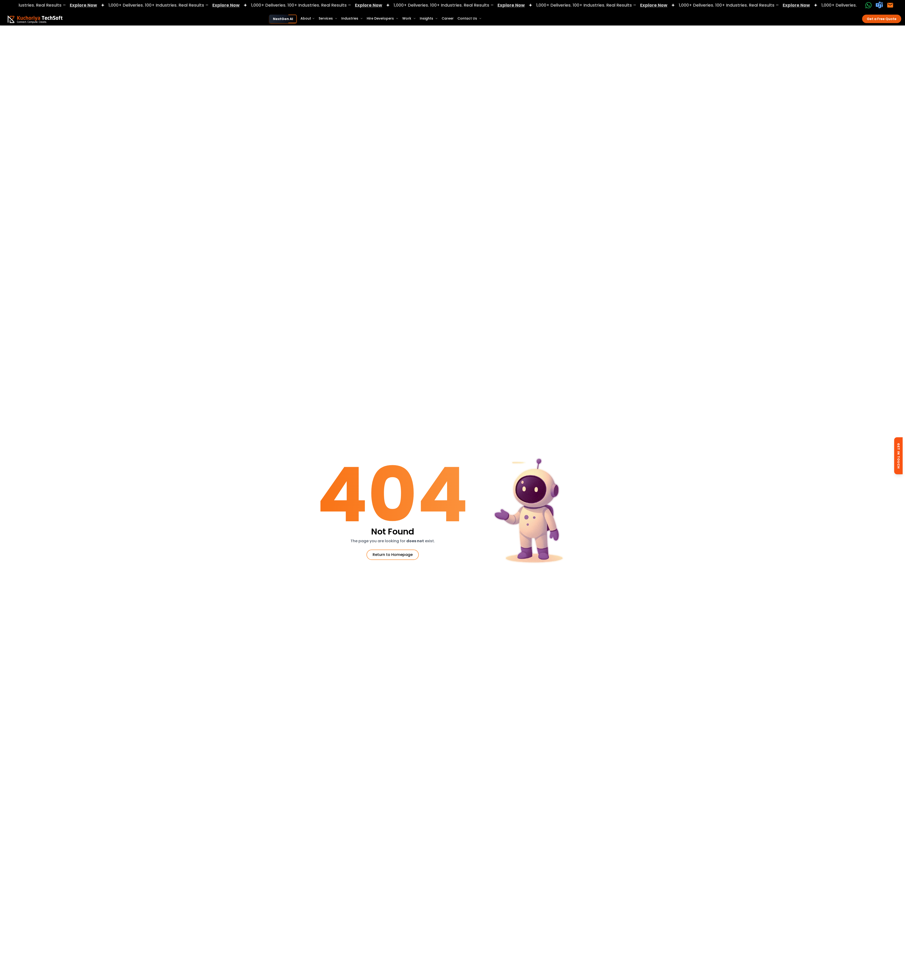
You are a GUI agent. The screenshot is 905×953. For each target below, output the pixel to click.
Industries (349, 18)
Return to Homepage (393, 554)
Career (448, 18)
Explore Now (46, 5)
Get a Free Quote (882, 18)
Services (326, 18)
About (305, 18)
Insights (426, 18)
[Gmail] (890, 5)
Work (406, 18)
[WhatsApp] (868, 5)
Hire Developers (380, 18)
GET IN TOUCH (898, 455)
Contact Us (467, 18)
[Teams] (879, 5)
